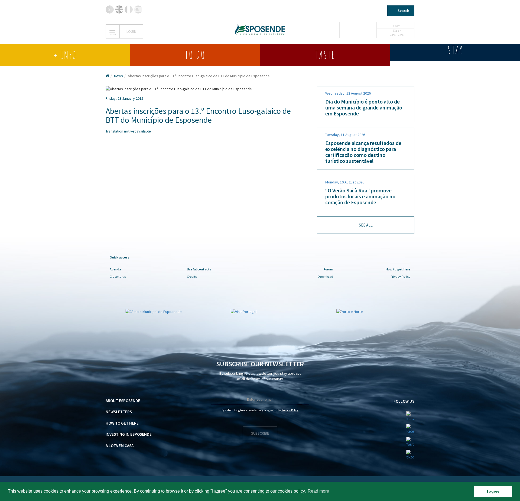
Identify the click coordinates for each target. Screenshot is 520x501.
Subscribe (260, 433)
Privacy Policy (400, 276)
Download (325, 276)
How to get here (122, 423)
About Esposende (123, 400)
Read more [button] (318, 491)
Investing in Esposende (129, 434)
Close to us (118, 276)
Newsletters (119, 411)
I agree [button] (493, 491)
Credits (192, 276)
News (118, 75)
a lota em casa (120, 445)
